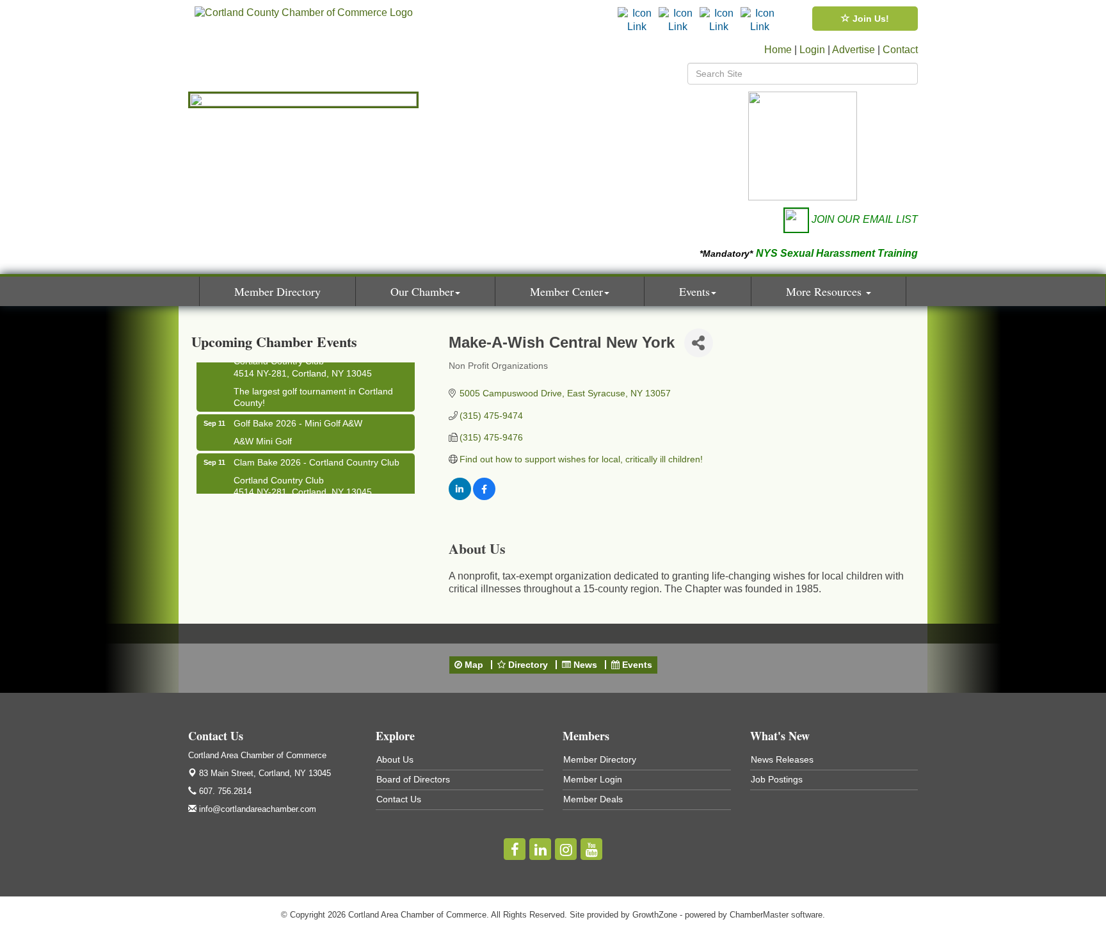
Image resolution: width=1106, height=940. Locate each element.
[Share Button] (698, 342)
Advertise (853, 49)
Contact (900, 49)
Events (694, 291)
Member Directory (277, 291)
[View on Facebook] (484, 497)
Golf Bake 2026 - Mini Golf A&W (298, 418)
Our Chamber (422, 291)
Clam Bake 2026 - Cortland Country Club (316, 457)
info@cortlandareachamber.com (256, 809)
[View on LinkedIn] (460, 497)
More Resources (825, 291)
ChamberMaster (759, 915)
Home (778, 49)
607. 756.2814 (224, 791)
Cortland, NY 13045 (265, 773)
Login (812, 49)
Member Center (566, 291)
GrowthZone (654, 915)
